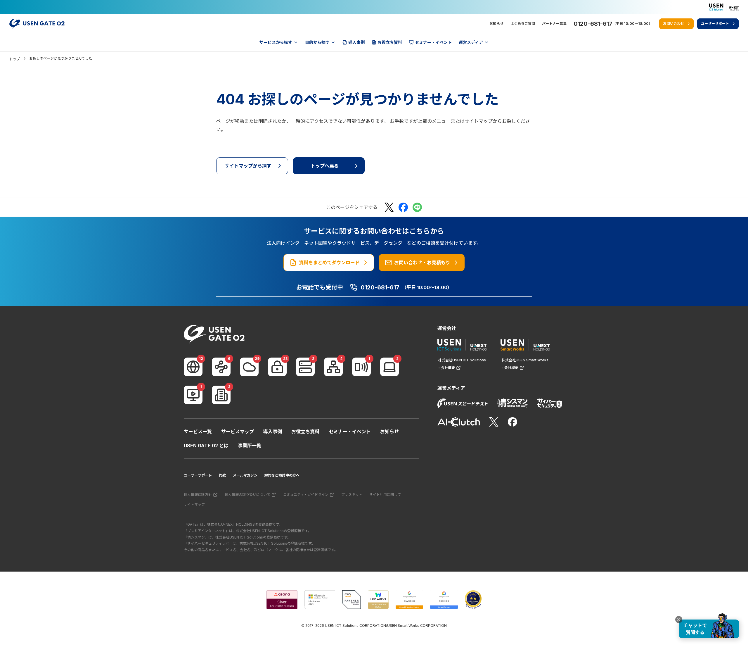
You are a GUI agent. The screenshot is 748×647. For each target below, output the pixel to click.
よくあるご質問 (522, 23)
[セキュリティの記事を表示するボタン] (277, 367)
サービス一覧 (198, 431)
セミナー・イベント (350, 431)
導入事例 (272, 431)
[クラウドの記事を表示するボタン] (249, 367)
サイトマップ (194, 504)
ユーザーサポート (198, 475)
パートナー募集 (554, 23)
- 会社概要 (446, 367)
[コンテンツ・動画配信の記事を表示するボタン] (193, 395)
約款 (222, 475)
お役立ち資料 (305, 431)
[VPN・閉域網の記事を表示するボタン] (221, 367)
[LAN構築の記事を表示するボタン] (333, 367)
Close (678, 619)
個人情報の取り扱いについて (247, 494)
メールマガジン (245, 475)
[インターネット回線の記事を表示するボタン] (193, 367)
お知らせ (496, 23)
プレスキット (351, 494)
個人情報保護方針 (198, 494)
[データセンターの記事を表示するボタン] (305, 367)
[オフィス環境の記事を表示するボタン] (221, 395)
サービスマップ (237, 431)
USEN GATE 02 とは (206, 445)
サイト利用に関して (385, 494)
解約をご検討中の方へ (281, 475)
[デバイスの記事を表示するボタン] (389, 367)
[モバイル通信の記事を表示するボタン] (361, 367)
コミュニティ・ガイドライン (305, 494)
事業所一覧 (249, 445)
